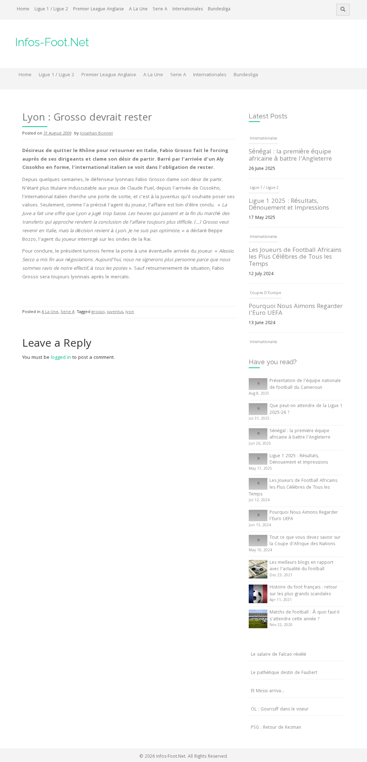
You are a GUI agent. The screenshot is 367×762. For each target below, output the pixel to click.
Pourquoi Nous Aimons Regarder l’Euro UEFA (296, 310)
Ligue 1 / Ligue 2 (51, 9)
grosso (98, 312)
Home (23, 9)
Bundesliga (219, 9)
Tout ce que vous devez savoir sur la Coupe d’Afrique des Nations (305, 541)
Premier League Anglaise (98, 9)
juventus (115, 312)
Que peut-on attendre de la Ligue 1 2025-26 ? (306, 409)
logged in (61, 358)
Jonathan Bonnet (96, 133)
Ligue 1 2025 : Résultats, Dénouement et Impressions (289, 205)
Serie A (160, 9)
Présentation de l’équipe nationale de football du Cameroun (305, 384)
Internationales (187, 9)
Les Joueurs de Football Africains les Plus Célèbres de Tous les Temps (295, 257)
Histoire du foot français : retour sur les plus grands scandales (303, 591)
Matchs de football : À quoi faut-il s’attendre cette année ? (304, 616)
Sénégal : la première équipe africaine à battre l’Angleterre (290, 156)
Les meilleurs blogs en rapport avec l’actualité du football (301, 566)
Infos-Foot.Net (52, 42)
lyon (129, 312)
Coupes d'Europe (265, 293)
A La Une (138, 9)
